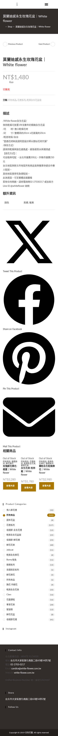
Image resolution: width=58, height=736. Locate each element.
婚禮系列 (49, 464)
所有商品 (12, 100)
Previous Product (15, 44)
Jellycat (9, 550)
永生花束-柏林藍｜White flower (28, 471)
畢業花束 (25, 465)
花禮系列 (21, 100)
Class (8, 595)
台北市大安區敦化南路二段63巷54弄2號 (25, 699)
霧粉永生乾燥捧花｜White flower (47, 469)
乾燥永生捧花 (12, 555)
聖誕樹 (9, 609)
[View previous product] (5, 44)
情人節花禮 (11, 510)
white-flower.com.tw (24, 673)
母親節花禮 (11, 619)
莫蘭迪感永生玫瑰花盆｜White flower (33, 27)
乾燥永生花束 (29, 464)
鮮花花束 (10, 545)
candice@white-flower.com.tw (26, 669)
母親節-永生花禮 (14, 530)
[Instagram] (6, 717)
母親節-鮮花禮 (13, 540)
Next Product (44, 44)
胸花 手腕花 (11, 585)
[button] (46, 4)
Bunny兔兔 (11, 560)
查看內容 (10, 486)
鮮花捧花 (10, 464)
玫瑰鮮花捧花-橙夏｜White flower (10, 469)
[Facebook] (6, 713)
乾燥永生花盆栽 (34, 100)
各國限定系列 (12, 570)
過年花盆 (10, 520)
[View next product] (53, 44)
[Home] (4, 27)
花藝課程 (10, 600)
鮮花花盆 (10, 614)
